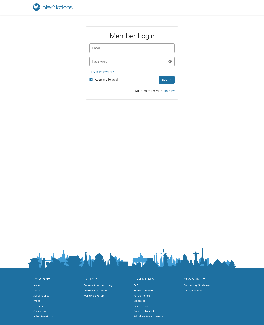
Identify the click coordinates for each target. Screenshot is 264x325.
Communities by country (98, 285)
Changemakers (193, 290)
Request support (143, 290)
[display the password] (170, 61)
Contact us (39, 311)
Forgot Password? (101, 72)
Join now (169, 91)
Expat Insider (141, 306)
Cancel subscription (145, 311)
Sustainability (41, 295)
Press (36, 301)
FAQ (136, 285)
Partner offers (142, 295)
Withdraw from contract (148, 316)
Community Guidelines (197, 285)
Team (36, 290)
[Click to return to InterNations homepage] (52, 7)
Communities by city (95, 290)
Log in (166, 80)
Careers (38, 306)
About (36, 285)
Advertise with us (43, 316)
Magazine (139, 301)
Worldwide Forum (94, 295)
